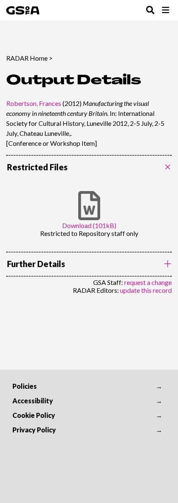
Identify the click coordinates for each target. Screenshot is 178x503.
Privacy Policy (34, 430)
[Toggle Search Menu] (150, 10)
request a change (148, 282)
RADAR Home (27, 58)
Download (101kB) (89, 225)
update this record (146, 290)
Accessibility (32, 401)
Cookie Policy (33, 415)
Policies (24, 386)
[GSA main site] (22, 10)
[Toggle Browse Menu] (165, 10)
